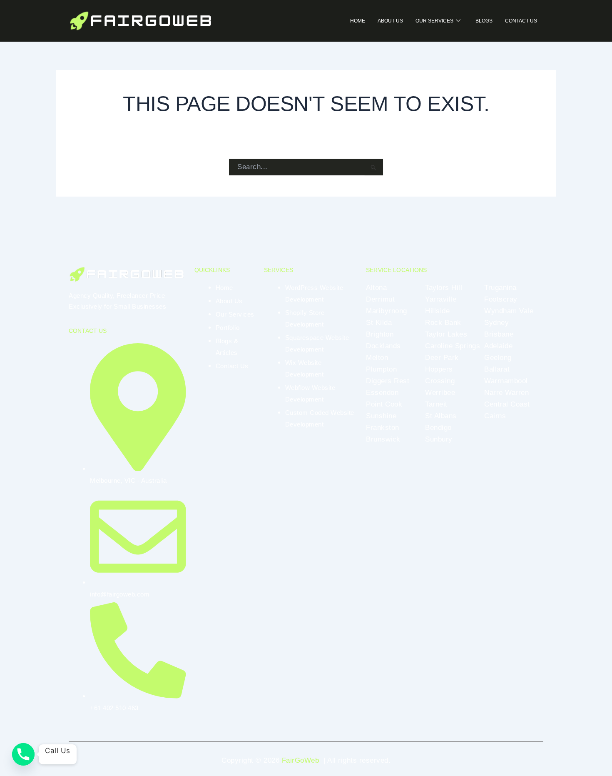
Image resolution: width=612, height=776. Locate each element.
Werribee (440, 393)
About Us (390, 21)
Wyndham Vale (508, 311)
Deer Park (442, 358)
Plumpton (381, 369)
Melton (377, 358)
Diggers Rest (387, 381)
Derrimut (380, 299)
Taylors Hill (443, 288)
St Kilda (379, 323)
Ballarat (497, 369)
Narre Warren (506, 393)
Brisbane (498, 334)
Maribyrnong (386, 311)
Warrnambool (506, 381)
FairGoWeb (300, 760)
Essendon (382, 393)
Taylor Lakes (446, 334)
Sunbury (439, 439)
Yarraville (440, 299)
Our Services (434, 21)
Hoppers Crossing (440, 375)
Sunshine (381, 416)
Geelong (498, 358)
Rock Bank (443, 323)
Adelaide (498, 346)
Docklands (383, 346)
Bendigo (438, 428)
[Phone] (23, 754)
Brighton (379, 334)
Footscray (500, 299)
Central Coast (507, 404)
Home (357, 21)
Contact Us (521, 21)
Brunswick (383, 439)
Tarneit (436, 404)
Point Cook (384, 404)
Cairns (495, 416)
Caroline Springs (452, 346)
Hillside (437, 311)
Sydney (496, 323)
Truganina (500, 288)
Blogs (484, 21)
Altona (376, 288)
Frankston (382, 428)
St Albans (441, 416)
